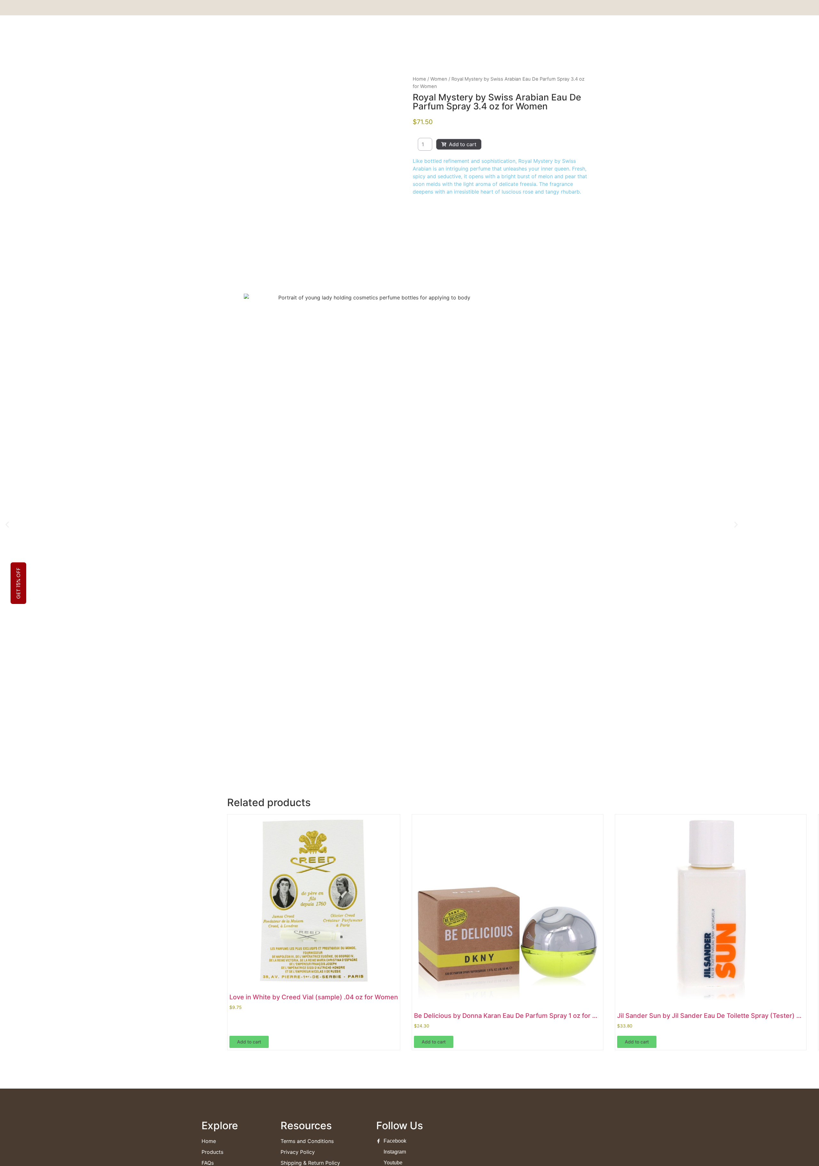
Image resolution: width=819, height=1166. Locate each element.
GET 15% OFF (18, 583)
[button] (7, 525)
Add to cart (462, 144)
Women (438, 79)
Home (419, 79)
